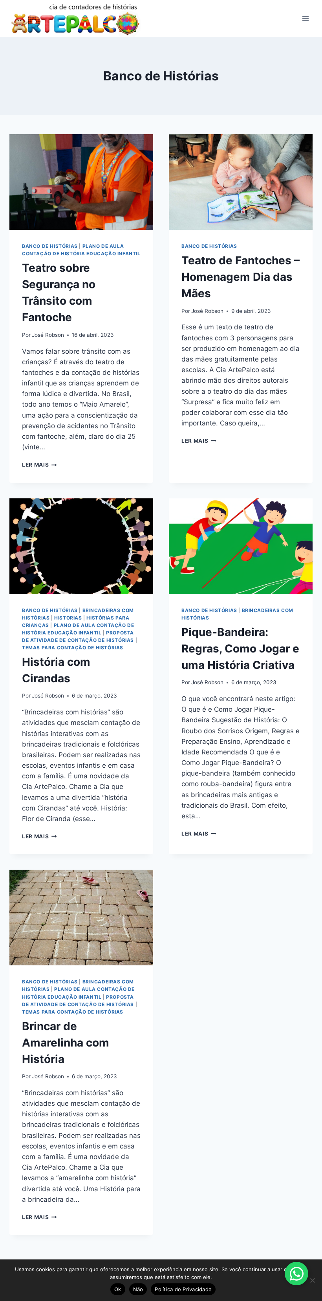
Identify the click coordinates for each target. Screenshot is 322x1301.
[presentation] (81, 182)
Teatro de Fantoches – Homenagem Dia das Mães (240, 277)
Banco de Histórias (50, 246)
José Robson (48, 335)
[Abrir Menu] (305, 18)
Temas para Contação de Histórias (72, 647)
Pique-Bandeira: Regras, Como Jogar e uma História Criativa (240, 648)
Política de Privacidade (183, 1289)
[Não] (312, 1280)
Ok (117, 1289)
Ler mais (39, 465)
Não (138, 1289)
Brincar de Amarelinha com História (65, 1042)
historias (68, 618)
